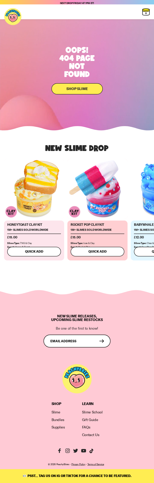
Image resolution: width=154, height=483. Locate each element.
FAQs (86, 427)
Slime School (92, 412)
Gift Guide (90, 420)
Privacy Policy (78, 464)
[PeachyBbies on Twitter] (75, 450)
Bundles (58, 420)
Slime (56, 412)
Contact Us (90, 435)
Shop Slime (77, 89)
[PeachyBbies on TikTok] (91, 451)
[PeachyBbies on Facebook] (59, 450)
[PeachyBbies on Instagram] (67, 450)
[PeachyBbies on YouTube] (83, 450)
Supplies (58, 427)
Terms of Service (95, 464)
